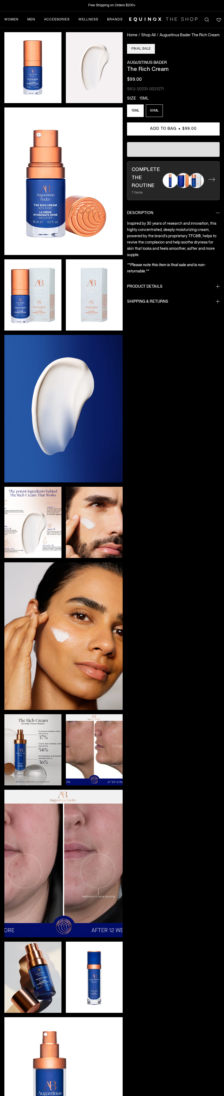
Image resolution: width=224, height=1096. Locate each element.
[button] (32, 67)
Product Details (145, 287)
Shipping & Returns (147, 302)
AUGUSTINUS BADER (147, 63)
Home (132, 35)
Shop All (148, 35)
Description (140, 213)
